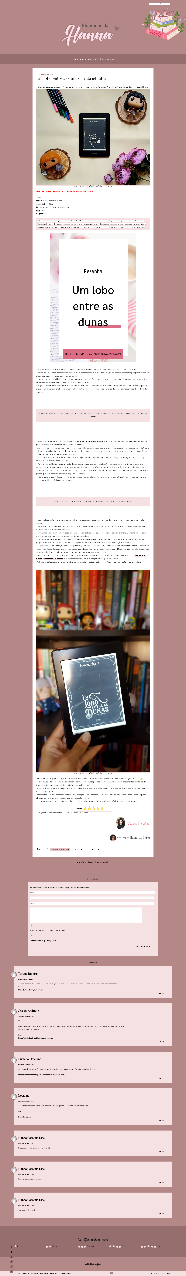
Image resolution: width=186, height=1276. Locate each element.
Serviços (25, 1273)
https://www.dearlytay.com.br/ (30, 990)
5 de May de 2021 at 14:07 (26, 1101)
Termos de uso (65, 1273)
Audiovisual (91, 59)
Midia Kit (53, 1273)
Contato (34, 1273)
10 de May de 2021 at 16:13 (26, 1143)
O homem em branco (53, 559)
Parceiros (44, 1273)
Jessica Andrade (28, 1011)
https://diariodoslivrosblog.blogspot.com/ (35, 1038)
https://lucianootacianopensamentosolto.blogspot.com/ (41, 1075)
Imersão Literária (25, 1117)
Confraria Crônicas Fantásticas (90, 441)
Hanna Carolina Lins (31, 1138)
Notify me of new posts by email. (43, 941)
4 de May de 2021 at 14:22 (26, 979)
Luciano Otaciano (29, 1059)
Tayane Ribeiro (28, 974)
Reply (161, 993)
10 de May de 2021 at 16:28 (26, 1205)
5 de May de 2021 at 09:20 (26, 1016)
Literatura (77, 59)
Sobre (17, 1273)
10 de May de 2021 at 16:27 (26, 1174)
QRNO (168, 1273)
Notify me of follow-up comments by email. (47, 930)
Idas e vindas (107, 59)
